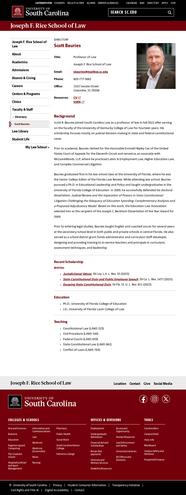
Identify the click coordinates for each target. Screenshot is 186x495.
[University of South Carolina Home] (40, 11)
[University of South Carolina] (42, 402)
